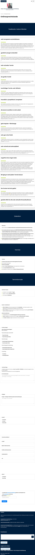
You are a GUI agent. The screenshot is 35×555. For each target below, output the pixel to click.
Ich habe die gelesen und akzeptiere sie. (13, 492)
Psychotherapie (5, 335)
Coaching (4, 353)
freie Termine (3, 1)
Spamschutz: (4, 495)
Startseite (2, 13)
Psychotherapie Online (6, 336)
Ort (2, 458)
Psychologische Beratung (7, 347)
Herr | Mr (3, 421)
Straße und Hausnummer (6, 449)
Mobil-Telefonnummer (6, 445)
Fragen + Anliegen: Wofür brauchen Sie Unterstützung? (12, 396)
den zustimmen (7, 494)
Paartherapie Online (6, 342)
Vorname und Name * (6, 437)
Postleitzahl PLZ (4, 454)
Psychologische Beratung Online (8, 349)
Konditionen (6, 494)
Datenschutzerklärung (11, 492)
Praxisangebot (4, 543)
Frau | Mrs (4, 419)
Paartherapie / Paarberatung (7, 341)
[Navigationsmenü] (33, 1)
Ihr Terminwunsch (5, 373)
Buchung (4, 478)
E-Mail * (3, 441)
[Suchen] (31, 1)
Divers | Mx (4, 422)
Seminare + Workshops (5, 548)
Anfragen (4, 476)
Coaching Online (5, 355)
